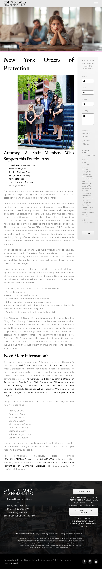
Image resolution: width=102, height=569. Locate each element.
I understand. (89, 221)
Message (86, 111)
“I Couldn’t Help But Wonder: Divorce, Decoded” (41, 365)
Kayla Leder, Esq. (18, 168)
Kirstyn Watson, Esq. (19, 175)
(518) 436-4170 (46, 459)
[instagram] (90, 561)
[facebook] (84, 561)
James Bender (16, 179)
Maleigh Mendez (17, 185)
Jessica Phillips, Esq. (19, 172)
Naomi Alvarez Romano (21, 182)
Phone (85, 88)
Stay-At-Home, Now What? (29, 392)
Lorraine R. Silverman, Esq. (23, 165)
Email (84, 99)
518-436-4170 (22, 509)
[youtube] (96, 561)
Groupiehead (11, 563)
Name (84, 76)
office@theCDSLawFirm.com (19, 459)
